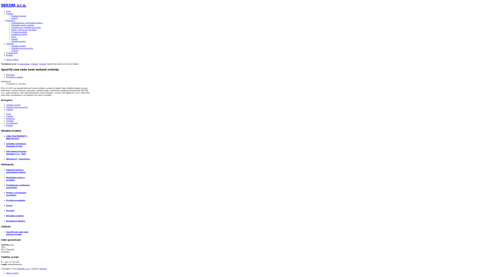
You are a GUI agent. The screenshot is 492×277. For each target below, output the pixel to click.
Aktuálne (34, 64)
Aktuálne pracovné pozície (17, 107)
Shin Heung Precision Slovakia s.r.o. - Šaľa (16, 152)
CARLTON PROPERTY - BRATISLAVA (17, 137)
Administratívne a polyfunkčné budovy (16, 171)
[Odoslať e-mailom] (14, 77)
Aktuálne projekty (13, 105)
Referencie (10, 118)
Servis (9, 205)
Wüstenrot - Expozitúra (18, 159)
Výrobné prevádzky (15, 200)
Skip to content (12, 59)
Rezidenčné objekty (15, 221)
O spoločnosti (11, 123)
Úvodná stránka (23, 64)
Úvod (8, 114)
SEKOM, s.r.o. (23, 269)
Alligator (43, 269)
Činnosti (9, 116)
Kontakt (9, 125)
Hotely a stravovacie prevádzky (16, 193)
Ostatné (10, 210)
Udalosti (42, 64)
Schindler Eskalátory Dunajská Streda (16, 144)
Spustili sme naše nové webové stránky (17, 233)
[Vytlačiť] (10, 75)
